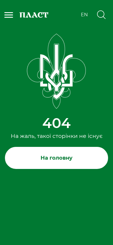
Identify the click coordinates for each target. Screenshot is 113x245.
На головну (56, 158)
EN (84, 14)
